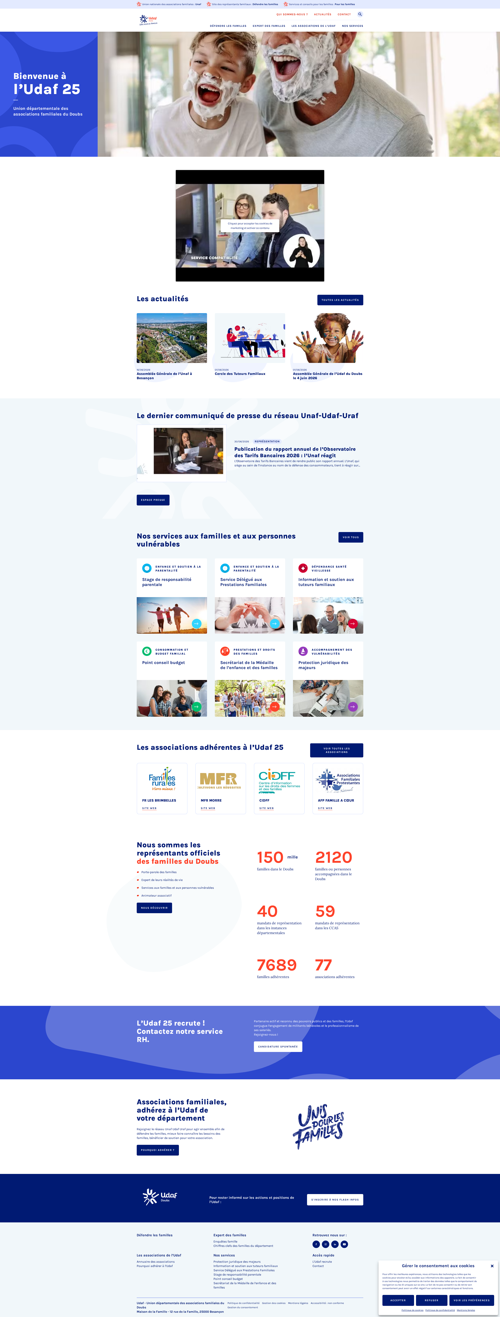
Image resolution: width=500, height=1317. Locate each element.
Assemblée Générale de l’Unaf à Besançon (164, 376)
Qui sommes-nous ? (292, 14)
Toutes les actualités (340, 299)
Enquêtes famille (225, 1241)
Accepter (398, 1300)
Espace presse (153, 499)
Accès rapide (323, 1255)
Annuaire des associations (156, 1261)
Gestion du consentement (243, 1307)
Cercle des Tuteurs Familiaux (240, 374)
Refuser (431, 1300)
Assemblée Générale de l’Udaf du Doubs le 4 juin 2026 (327, 376)
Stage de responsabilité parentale (166, 582)
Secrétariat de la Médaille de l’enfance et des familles (249, 665)
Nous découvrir (154, 907)
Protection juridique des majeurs (323, 665)
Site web (149, 807)
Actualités (322, 14)
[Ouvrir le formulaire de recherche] (360, 14)
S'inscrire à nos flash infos (335, 1199)
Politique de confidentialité (440, 1310)
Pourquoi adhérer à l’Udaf (155, 1266)
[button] (492, 1266)
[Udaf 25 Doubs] (148, 20)
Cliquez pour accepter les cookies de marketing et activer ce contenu (250, 226)
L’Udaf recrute (322, 1261)
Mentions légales (466, 1310)
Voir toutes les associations (337, 750)
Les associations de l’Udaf (314, 26)
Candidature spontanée (278, 1046)
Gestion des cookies (274, 1303)
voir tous (351, 537)
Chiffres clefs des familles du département (243, 1246)
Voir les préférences (472, 1300)
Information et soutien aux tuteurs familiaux (326, 582)
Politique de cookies (412, 1310)
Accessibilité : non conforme (327, 1303)
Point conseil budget (163, 662)
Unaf (198, 4)
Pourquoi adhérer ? (158, 1150)
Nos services (352, 26)
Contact (344, 14)
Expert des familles (269, 26)
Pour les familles (345, 4)
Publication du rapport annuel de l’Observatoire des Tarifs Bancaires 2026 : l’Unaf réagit (295, 452)
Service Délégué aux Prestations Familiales (243, 582)
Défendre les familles (265, 4)
